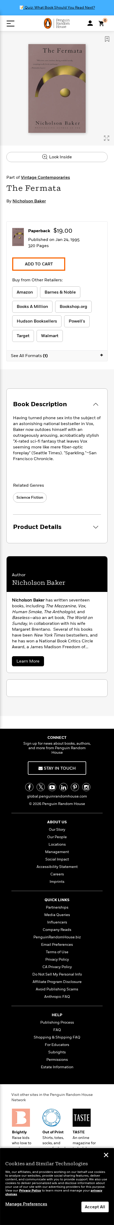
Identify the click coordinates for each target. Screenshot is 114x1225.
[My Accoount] (90, 23)
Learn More (29, 662)
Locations (57, 844)
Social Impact (57, 859)
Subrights (57, 1052)
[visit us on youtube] (52, 787)
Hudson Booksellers (37, 321)
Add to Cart (39, 264)
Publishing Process (57, 1022)
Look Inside (60, 157)
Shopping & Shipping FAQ (57, 1037)
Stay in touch (59, 768)
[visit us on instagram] (86, 787)
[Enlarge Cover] (106, 138)
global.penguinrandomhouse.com (57, 796)
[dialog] (57, 1186)
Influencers (57, 922)
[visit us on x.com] (41, 787)
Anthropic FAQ (57, 996)
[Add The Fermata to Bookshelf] (107, 39)
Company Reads (57, 929)
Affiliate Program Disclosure (57, 981)
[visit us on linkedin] (63, 787)
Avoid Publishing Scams (57, 989)
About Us (57, 822)
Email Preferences (57, 944)
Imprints (57, 881)
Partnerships (57, 907)
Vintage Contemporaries (45, 177)
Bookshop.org (73, 307)
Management (57, 851)
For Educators (57, 1044)
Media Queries (57, 914)
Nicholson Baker (29, 201)
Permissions (57, 1059)
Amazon (25, 292)
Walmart (49, 336)
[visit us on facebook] (29, 787)
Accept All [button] (95, 1207)
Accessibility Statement (57, 866)
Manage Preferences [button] (26, 1204)
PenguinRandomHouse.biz (57, 937)
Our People (57, 837)
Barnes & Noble (60, 292)
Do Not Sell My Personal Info (57, 974)
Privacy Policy (57, 959)
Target (23, 336)
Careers (57, 874)
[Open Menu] (10, 23)
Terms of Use (57, 952)
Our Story (57, 829)
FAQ (57, 1029)
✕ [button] (106, 1155)
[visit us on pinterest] (75, 787)
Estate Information (57, 1067)
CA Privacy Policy (57, 966)
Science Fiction (29, 497)
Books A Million (32, 307)
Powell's (77, 321)
